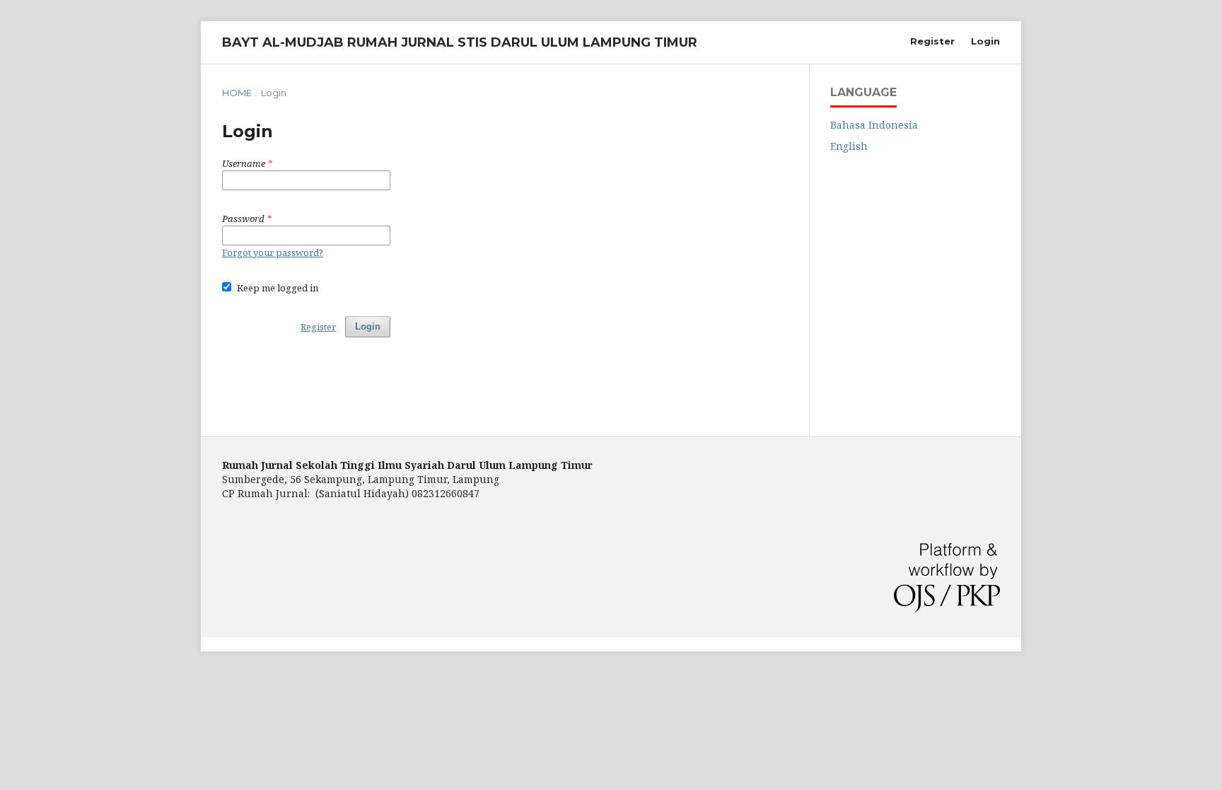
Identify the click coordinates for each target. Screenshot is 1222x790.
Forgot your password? (272, 252)
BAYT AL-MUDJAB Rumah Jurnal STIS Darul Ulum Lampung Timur (459, 42)
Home (237, 92)
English (849, 146)
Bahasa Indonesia (874, 125)
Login (985, 41)
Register (932, 41)
